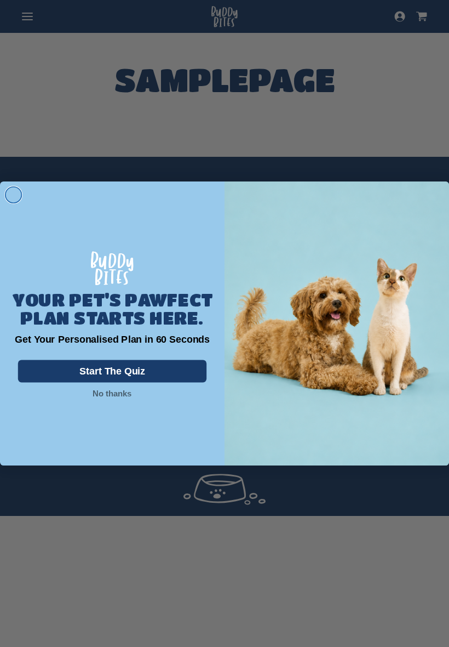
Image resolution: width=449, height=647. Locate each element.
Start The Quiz (112, 371)
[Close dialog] (13, 195)
